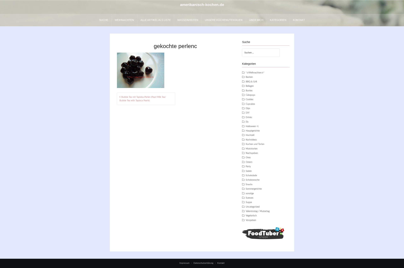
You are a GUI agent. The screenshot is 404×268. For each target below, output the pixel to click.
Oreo (248, 158)
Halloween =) (252, 126)
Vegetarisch (251, 216)
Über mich (256, 20)
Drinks (249, 117)
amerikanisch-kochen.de (202, 5)
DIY (248, 113)
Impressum (184, 263)
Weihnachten (124, 20)
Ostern (249, 162)
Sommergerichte (254, 189)
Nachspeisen (252, 153)
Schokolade (251, 175)
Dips (248, 108)
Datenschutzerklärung (203, 263)
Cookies (249, 99)
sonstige (250, 193)
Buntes (249, 91)
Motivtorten (252, 149)
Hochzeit (250, 135)
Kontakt (299, 20)
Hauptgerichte (253, 131)
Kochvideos (251, 140)
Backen (249, 77)
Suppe (249, 202)
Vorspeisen (251, 220)
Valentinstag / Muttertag (258, 211)
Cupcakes (250, 104)
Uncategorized (253, 207)
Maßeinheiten (187, 20)
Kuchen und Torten (255, 144)
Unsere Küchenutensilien (224, 20)
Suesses (249, 198)
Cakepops (250, 95)
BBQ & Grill (251, 82)
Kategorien (278, 20)
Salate (249, 171)
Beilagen (250, 86)
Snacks (249, 184)
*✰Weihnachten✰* (255, 73)
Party (248, 166)
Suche (103, 20)
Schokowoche (252, 180)
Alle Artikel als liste (155, 20)
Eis (247, 122)
